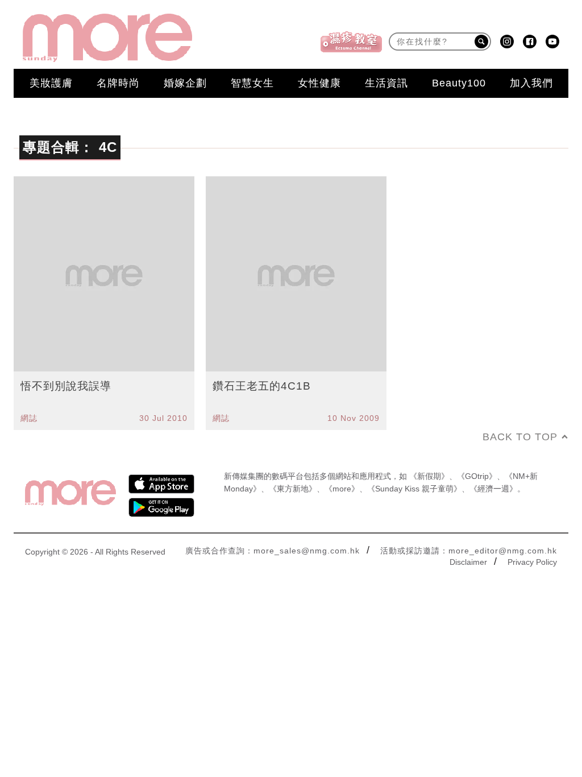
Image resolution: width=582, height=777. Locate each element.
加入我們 (531, 83)
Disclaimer (468, 562)
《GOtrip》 (477, 476)
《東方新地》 (293, 488)
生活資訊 (386, 83)
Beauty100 (459, 83)
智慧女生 (252, 83)
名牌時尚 (118, 83)
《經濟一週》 (493, 488)
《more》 (342, 488)
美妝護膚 (51, 83)
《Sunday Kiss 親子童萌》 (414, 488)
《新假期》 (429, 476)
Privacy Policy (532, 562)
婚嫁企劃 (185, 83)
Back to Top (520, 437)
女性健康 (319, 83)
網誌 (29, 418)
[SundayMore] (107, 38)
